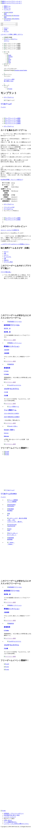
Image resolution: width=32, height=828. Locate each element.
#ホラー (6, 28)
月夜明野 (6, 349)
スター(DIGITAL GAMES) (11, 413)
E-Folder (6, 371)
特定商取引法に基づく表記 (12, 815)
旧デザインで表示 (9, 818)
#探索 (5, 29)
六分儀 (6, 392)
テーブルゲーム (8, 209)
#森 (5, 253)
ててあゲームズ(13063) (9, 494)
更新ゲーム (7, 7)
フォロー (3, 107)
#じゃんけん (7, 256)
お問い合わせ (8, 820)
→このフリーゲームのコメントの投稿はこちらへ (15, 244)
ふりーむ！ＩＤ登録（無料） (9, 34)
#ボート (6, 255)
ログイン (20, 34)
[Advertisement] (16, 296)
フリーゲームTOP (9, 207)
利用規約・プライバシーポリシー (14, 813)
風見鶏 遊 (7, 328)
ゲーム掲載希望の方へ (10, 822)
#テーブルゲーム (9, 97)
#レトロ (6, 31)
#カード (6, 251)
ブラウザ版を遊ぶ (6, 272)
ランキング (7, 9)
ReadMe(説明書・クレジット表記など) (12, 179)
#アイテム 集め (8, 262)
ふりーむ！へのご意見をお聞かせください (16, 823)
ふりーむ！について (10, 817)
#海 (5, 258)
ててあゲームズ (6, 104)
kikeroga (6, 433)
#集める (6, 260)
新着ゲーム (7, 6)
